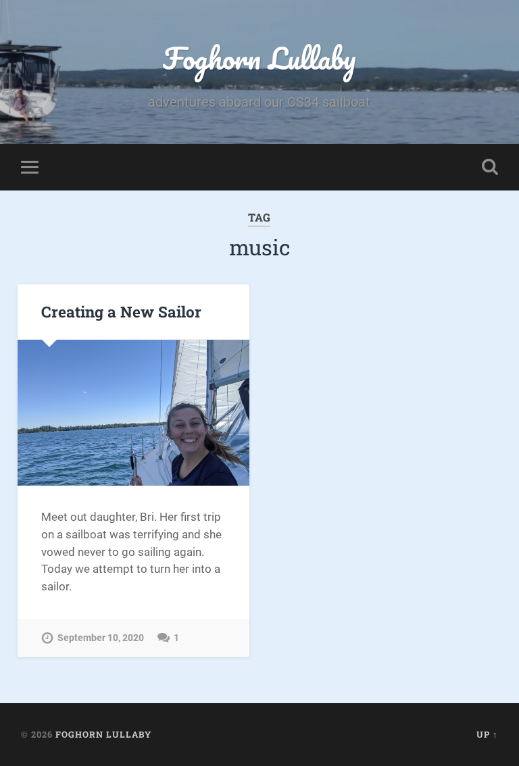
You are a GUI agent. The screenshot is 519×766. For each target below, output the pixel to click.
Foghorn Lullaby (259, 58)
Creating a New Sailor (121, 311)
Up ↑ (487, 734)
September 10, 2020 (100, 638)
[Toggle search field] (490, 167)
